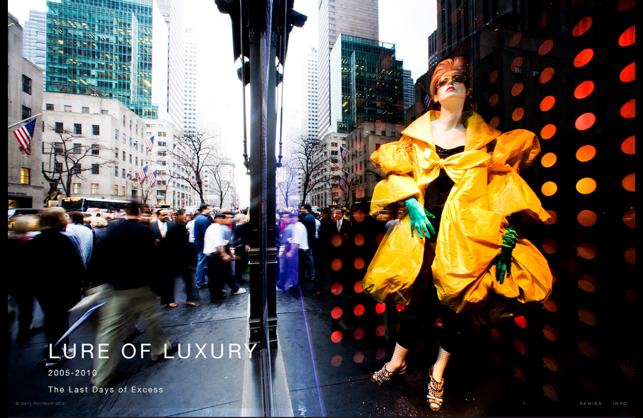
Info (620, 403)
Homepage (28, 11)
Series (591, 403)
